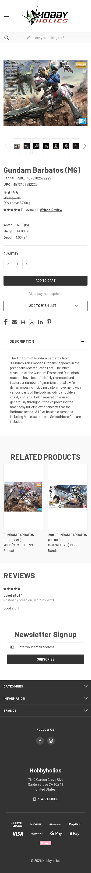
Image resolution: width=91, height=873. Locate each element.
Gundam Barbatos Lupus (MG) (19, 537)
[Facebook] (6, 322)
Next (84, 146)
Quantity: (11, 254)
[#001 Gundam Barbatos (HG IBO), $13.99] (68, 497)
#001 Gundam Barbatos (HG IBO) (67, 537)
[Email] (14, 322)
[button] (49, 210)
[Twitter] (31, 322)
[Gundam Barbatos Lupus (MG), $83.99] (23, 497)
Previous (6, 146)
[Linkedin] (40, 322)
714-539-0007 (48, 799)
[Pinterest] (49, 322)
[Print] (23, 322)
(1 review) (28, 210)
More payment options (45, 294)
